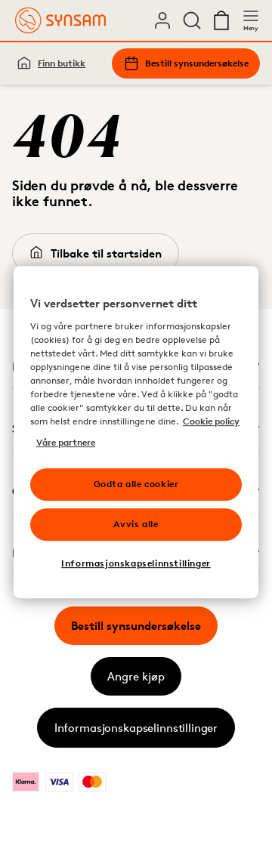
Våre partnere (65, 442)
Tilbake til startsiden (106, 253)
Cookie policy (211, 421)
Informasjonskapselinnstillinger (136, 728)
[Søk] (192, 20)
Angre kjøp (136, 676)
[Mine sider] (162, 20)
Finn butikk (61, 63)
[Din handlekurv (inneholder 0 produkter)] (221, 20)
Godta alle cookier (136, 483)
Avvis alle (135, 523)
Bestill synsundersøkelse (197, 63)
